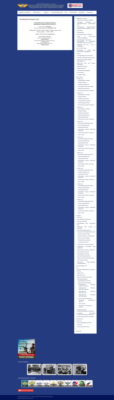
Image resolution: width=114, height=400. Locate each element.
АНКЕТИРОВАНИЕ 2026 (57, 12)
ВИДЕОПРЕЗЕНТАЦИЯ (82, 66)
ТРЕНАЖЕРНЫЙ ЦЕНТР (82, 279)
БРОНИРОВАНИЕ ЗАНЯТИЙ (84, 280)
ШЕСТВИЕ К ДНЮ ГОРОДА (84, 233)
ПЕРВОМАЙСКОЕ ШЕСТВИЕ (84, 240)
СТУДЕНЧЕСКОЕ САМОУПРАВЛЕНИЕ (85, 244)
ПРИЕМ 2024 (80, 168)
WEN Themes (30, 398)
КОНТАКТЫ (81, 12)
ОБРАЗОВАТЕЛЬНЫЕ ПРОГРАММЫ (85, 86)
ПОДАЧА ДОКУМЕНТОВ (83, 117)
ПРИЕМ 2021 (80, 121)
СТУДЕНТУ (46, 12)
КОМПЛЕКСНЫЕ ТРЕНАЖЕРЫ (84, 282)
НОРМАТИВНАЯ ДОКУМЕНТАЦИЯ (85, 123)
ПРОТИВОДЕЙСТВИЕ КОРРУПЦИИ (85, 55)
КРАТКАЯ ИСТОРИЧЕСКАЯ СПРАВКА (85, 20)
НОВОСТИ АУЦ (80, 273)
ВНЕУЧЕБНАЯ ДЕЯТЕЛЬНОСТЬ (84, 230)
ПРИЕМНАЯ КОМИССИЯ (83, 84)
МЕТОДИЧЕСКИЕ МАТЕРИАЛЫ (84, 219)
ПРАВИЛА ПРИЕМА (82, 82)
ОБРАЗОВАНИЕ (80, 32)
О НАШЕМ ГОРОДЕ (81, 74)
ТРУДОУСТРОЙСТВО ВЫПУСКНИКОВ (85, 258)
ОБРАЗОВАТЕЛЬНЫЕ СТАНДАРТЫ (84, 34)
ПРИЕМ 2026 (80, 199)
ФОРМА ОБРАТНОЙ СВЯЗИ (83, 326)
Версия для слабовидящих (27, 390)
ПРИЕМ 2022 (80, 137)
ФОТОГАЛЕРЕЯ (80, 72)
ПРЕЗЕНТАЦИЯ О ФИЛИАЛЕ (84, 100)
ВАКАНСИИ (90, 12)
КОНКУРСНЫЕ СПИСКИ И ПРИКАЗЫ (86, 90)
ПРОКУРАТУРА (73, 12)
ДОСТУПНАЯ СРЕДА (81, 48)
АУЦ (66, 12)
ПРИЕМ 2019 (80, 93)
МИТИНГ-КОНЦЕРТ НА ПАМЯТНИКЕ (86, 236)
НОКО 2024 (79, 217)
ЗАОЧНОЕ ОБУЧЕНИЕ (82, 221)
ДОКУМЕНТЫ (80, 30)
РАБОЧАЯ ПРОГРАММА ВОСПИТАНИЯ (86, 231)
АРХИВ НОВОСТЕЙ (81, 68)
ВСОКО (78, 53)
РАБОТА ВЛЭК (81, 134)
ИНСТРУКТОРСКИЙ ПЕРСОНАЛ (85, 298)
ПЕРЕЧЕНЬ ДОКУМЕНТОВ (83, 88)
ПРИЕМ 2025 (80, 184)
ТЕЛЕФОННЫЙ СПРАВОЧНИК (83, 70)
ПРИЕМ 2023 (80, 152)
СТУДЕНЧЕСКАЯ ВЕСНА (83, 242)
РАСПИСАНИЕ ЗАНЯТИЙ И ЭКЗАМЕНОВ (86, 249)
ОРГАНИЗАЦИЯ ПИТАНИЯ (83, 251)
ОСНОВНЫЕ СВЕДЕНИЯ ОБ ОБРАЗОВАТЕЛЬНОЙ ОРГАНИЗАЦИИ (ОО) (86, 24)
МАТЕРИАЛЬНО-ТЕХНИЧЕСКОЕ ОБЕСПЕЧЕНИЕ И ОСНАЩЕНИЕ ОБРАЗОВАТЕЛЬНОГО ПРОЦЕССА (86, 41)
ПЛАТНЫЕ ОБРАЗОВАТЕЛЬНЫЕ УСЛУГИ (86, 57)
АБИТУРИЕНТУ (36, 12)
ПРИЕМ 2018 (80, 78)
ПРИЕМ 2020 (80, 107)
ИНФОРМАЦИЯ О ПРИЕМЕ (84, 80)
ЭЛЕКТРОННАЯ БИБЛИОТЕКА (83, 256)
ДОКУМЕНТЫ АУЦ (81, 275)
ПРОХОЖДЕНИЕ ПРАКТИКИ (83, 254)
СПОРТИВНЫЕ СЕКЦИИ (82, 260)
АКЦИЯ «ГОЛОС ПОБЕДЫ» (84, 238)
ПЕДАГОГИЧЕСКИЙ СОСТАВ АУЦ (84, 277)
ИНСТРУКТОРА (82, 303)
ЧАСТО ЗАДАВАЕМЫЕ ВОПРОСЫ (84, 322)
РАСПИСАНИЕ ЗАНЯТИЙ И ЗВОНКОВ (85, 316)
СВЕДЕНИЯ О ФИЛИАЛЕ (24, 12)
